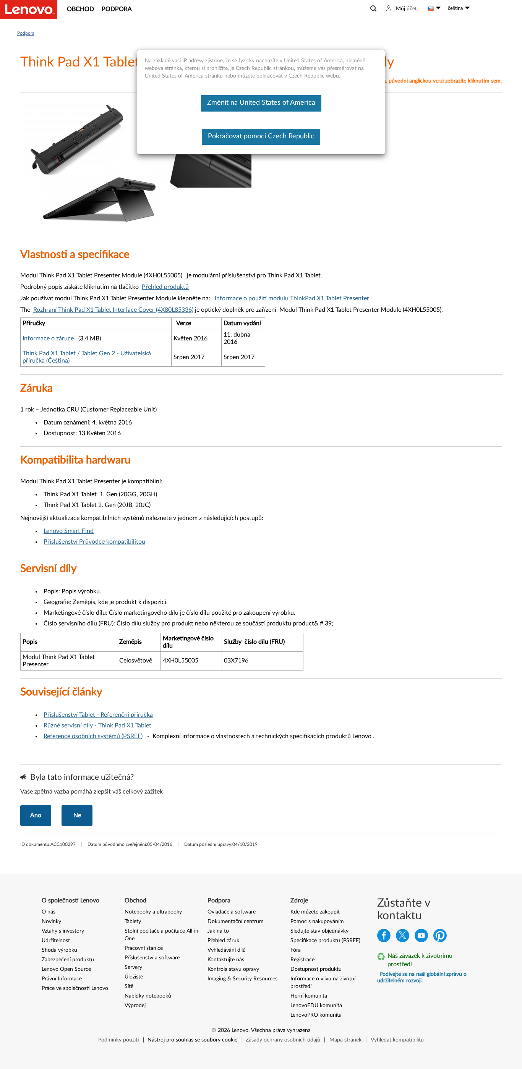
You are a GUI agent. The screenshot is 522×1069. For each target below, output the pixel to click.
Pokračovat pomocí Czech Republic (261, 136)
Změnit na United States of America (261, 102)
